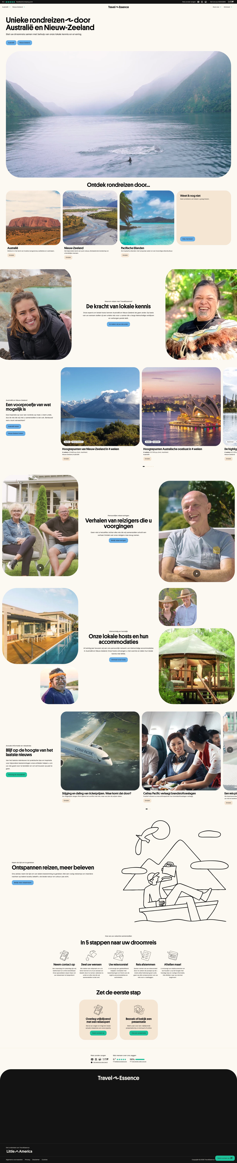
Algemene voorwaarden (14, 1160)
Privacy (27, 1160)
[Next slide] (230, 405)
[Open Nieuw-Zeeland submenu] (27, 1113)
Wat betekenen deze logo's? (100, 1062)
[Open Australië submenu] (18, 1109)
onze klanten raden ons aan (139, 1061)
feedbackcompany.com (121, 1061)
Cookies (44, 1160)
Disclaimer (36, 1160)
